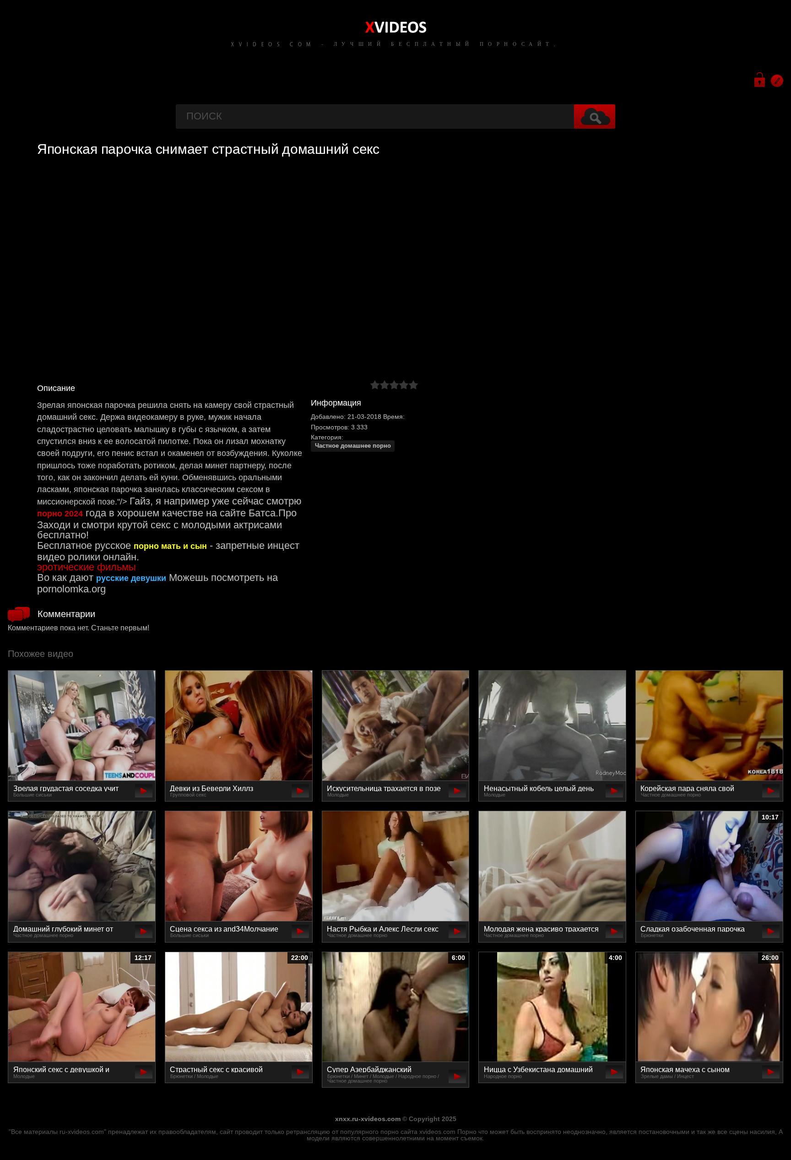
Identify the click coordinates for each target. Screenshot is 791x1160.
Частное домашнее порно (353, 446)
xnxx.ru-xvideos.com (368, 1118)
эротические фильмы (86, 567)
